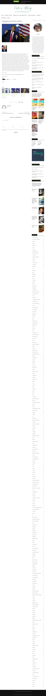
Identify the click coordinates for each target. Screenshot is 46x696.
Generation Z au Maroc (38, 398)
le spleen (38, 499)
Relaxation (38, 616)
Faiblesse (38, 377)
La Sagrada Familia (38, 484)
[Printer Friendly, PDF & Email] (4, 76)
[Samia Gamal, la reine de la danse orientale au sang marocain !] (41, 219)
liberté (38, 513)
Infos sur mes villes (23, 15)
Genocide (38, 400)
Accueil (2, 15)
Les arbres (38, 505)
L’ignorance (38, 451)
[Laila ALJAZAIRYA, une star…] (41, 192)
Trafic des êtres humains (38, 668)
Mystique (38, 565)
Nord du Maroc (38, 569)
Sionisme (38, 641)
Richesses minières (38, 624)
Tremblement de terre (38, 672)
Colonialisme (38, 297)
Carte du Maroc (38, 286)
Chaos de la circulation (38, 291)
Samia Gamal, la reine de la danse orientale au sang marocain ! (34, 217)
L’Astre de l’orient (38, 445)
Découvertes (38, 311)
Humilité (38, 414)
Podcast (38, 598)
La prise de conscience (38, 482)
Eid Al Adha (38, 338)
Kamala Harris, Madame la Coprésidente (24, 94)
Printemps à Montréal (38, 604)
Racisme (38, 610)
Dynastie (38, 328)
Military (38, 540)
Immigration (38, 418)
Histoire (38, 406)
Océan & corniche (38, 575)
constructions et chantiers (38, 299)
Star (38, 657)
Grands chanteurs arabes (38, 402)
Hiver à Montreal (38, 410)
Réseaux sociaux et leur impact (38, 620)
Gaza (38, 394)
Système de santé (38, 659)
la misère (38, 472)
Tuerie (38, 674)
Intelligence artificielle (38, 435)
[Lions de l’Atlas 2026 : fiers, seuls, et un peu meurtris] (35, 115)
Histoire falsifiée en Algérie (38, 408)
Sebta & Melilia (38, 631)
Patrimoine (38, 587)
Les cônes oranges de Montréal (38, 507)
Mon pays (38, 546)
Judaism (38, 439)
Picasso (38, 596)
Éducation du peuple (38, 334)
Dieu (38, 319)
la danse (38, 460)
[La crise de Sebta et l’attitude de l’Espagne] (35, 102)
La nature (38, 478)
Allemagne (38, 245)
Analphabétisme (38, 251)
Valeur (38, 682)
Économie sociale (38, 332)
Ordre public (38, 579)
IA (38, 416)
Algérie (38, 243)
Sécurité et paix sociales (38, 635)
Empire (38, 348)
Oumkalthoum (38, 581)
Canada (38, 282)
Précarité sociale (38, 602)
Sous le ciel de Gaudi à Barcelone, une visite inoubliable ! (41, 121)
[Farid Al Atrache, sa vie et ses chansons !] (41, 210)
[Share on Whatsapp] (21, 102)
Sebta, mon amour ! (34, 60)
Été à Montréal (38, 367)
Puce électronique (38, 606)
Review (38, 622)
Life (38, 515)
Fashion (38, 381)
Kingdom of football (38, 441)
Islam (38, 437)
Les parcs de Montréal (38, 509)
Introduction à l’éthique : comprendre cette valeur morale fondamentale (37, 95)
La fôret (38, 468)
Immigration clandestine (38, 420)
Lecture (38, 503)
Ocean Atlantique (38, 577)
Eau (38, 330)
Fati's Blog (5, 22)
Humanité (38, 412)
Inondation (38, 431)
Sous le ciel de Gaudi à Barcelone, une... (26, 1)
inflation (38, 425)
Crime (38, 305)
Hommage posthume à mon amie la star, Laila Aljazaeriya (34, 134)
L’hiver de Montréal (38, 449)
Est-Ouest (38, 365)
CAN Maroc (38, 280)
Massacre (38, 528)
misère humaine (38, 544)
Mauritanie (38, 530)
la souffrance (38, 486)
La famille (38, 462)
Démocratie (38, 313)
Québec (38, 608)
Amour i (38, 249)
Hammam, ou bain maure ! (34, 226)
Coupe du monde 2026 (38, 303)
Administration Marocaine (38, 239)
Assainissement (38, 262)
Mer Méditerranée (38, 538)
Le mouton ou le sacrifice (38, 497)
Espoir (38, 363)
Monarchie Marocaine (38, 552)
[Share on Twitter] (19, 102)
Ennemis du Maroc (38, 352)
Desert (38, 317)
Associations (38, 264)
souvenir (38, 651)
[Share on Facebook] (18, 102)
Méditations (38, 536)
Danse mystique (38, 309)
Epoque (38, 359)
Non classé (38, 567)
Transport (38, 670)
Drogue (38, 326)
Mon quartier (38, 550)
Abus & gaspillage (38, 237)
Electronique (38, 342)
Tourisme (38, 664)
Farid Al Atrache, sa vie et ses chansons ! (35, 208)
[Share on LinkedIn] (20, 102)
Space (38, 653)
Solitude (38, 647)
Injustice (38, 429)
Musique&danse (38, 563)
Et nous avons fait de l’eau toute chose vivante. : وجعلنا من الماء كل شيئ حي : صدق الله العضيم (38, 75)
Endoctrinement (38, 350)
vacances (38, 680)
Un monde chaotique (38, 676)
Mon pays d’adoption (38, 548)
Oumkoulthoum (38, 583)
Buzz (38, 278)
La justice (38, 470)
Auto (38, 268)
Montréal (38, 554)
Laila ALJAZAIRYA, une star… (34, 190)
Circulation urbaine (38, 293)
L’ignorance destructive (38, 453)
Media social (38, 534)
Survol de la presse (31, 15)
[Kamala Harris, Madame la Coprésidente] (25, 90)
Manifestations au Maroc (38, 519)
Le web (38, 501)
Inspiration (38, 433)
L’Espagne (38, 447)
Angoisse (38, 258)
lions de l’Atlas (38, 517)
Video (38, 686)
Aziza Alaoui (33, 84)
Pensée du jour (16, 15)
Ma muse (10, 15)
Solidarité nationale (38, 645)
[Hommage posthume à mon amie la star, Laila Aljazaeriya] (35, 128)
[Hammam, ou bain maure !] (41, 228)
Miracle (38, 542)
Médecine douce (38, 532)
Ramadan (38, 612)
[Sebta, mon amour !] (41, 102)
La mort (38, 474)
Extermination (38, 375)
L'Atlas (38, 443)
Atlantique (38, 266)
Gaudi (38, 392)
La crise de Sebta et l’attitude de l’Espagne (38, 58)
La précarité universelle (38, 480)
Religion (38, 618)
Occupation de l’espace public (38, 573)
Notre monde (38, 571)
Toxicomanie (38, 666)
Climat (38, 295)
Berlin (38, 272)
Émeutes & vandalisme (38, 344)
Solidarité (38, 643)
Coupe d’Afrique (38, 301)
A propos (6, 15)
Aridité (38, 260)
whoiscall (33, 87)
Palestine (38, 585)
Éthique (38, 369)
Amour (38, 247)
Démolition (38, 315)
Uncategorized (38, 678)
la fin (38, 464)
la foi (38, 466)
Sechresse (38, 633)
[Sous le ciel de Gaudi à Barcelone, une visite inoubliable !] (41, 115)
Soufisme (38, 649)
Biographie (38, 274)
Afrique (38, 241)
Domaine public (38, 324)
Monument (38, 556)
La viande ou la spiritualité (38, 488)
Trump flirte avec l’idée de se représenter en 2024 (15, 94)
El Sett (38, 340)
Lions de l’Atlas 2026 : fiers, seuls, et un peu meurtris (35, 121)
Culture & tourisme (38, 307)
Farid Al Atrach (38, 379)
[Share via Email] (22, 102)
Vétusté (38, 684)
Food (38, 383)
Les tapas (38, 511)
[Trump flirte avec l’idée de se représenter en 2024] (15, 90)
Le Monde (38, 495)
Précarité (38, 600)
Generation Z (38, 396)
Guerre (38, 404)
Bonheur (38, 276)
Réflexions (38, 614)
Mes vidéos (38, 15)
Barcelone (38, 270)
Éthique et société (38, 371)
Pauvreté (38, 589)
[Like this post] (17, 102)
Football (38, 385)
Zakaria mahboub (30, 694)
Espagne (38, 361)
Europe (38, 373)
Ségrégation (38, 637)
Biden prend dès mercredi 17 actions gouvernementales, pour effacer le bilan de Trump (6, 95)
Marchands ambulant (38, 521)
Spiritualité (38, 655)
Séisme (38, 639)
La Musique (38, 476)
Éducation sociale (38, 336)
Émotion (38, 346)
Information (38, 427)
